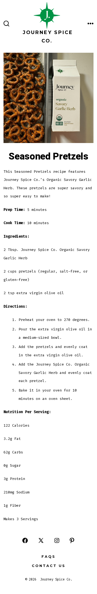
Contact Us (48, 566)
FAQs (48, 557)
